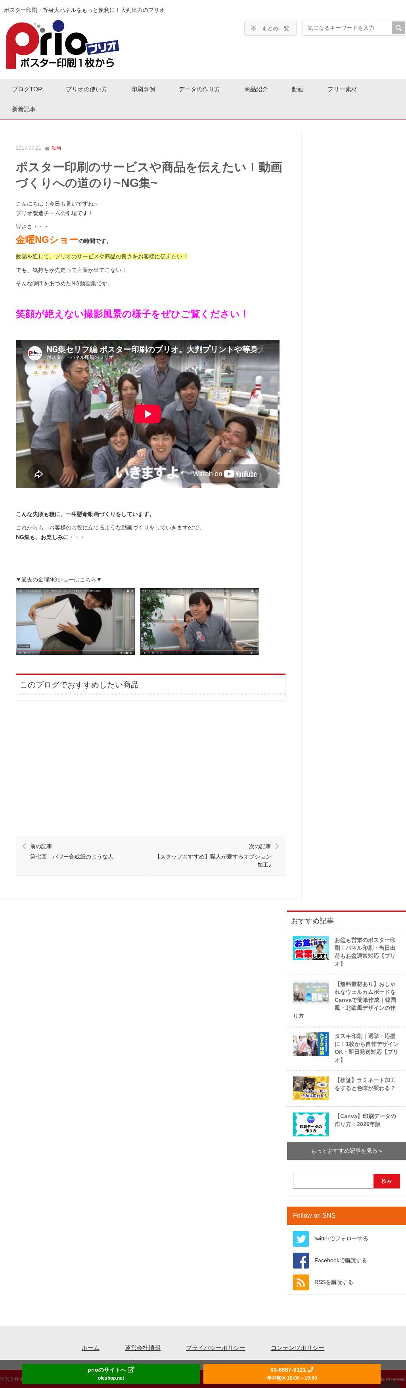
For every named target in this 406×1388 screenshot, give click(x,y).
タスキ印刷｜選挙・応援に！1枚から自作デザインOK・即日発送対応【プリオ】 (367, 1048)
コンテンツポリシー (297, 1347)
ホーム (91, 1347)
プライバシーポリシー (215, 1347)
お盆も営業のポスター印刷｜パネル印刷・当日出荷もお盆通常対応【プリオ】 (365, 952)
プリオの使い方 (86, 89)
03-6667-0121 (292, 1373)
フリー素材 (342, 89)
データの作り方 (199, 89)
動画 (298, 89)
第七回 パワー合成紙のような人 (71, 851)
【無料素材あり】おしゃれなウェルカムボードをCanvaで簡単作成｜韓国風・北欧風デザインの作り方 (344, 1000)
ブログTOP (27, 89)
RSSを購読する (333, 1282)
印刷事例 (143, 89)
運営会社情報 (143, 1347)
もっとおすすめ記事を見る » (346, 1151)
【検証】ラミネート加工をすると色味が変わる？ (365, 1084)
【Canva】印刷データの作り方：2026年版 (365, 1120)
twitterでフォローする (341, 1239)
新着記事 (24, 109)
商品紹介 (256, 89)
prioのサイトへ (108, 1373)
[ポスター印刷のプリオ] (62, 44)
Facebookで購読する (340, 1260)
